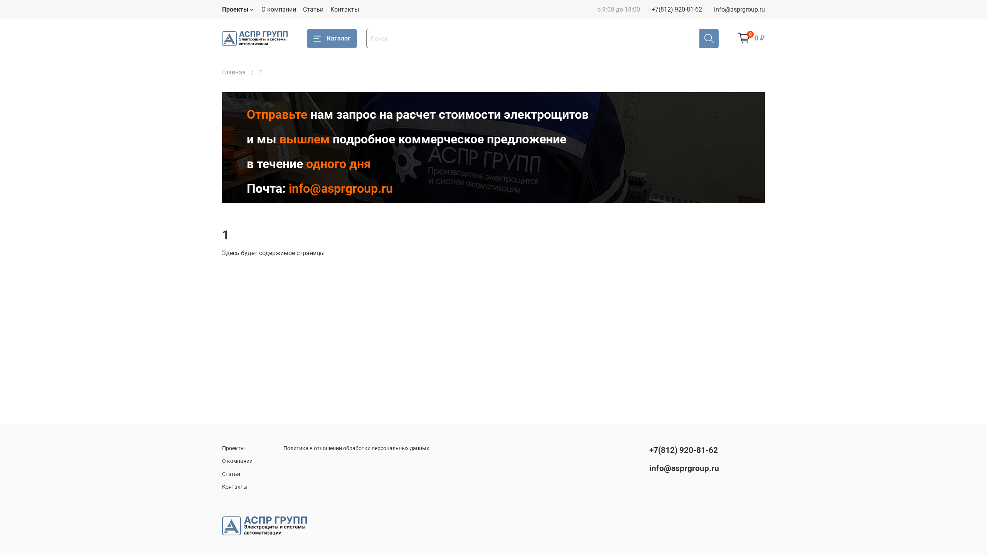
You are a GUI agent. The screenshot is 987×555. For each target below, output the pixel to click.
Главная (234, 72)
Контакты (344, 9)
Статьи (313, 9)
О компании (278, 9)
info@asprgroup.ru (739, 9)
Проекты (233, 448)
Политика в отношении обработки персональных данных (356, 448)
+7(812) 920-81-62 (677, 9)
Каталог (338, 38)
